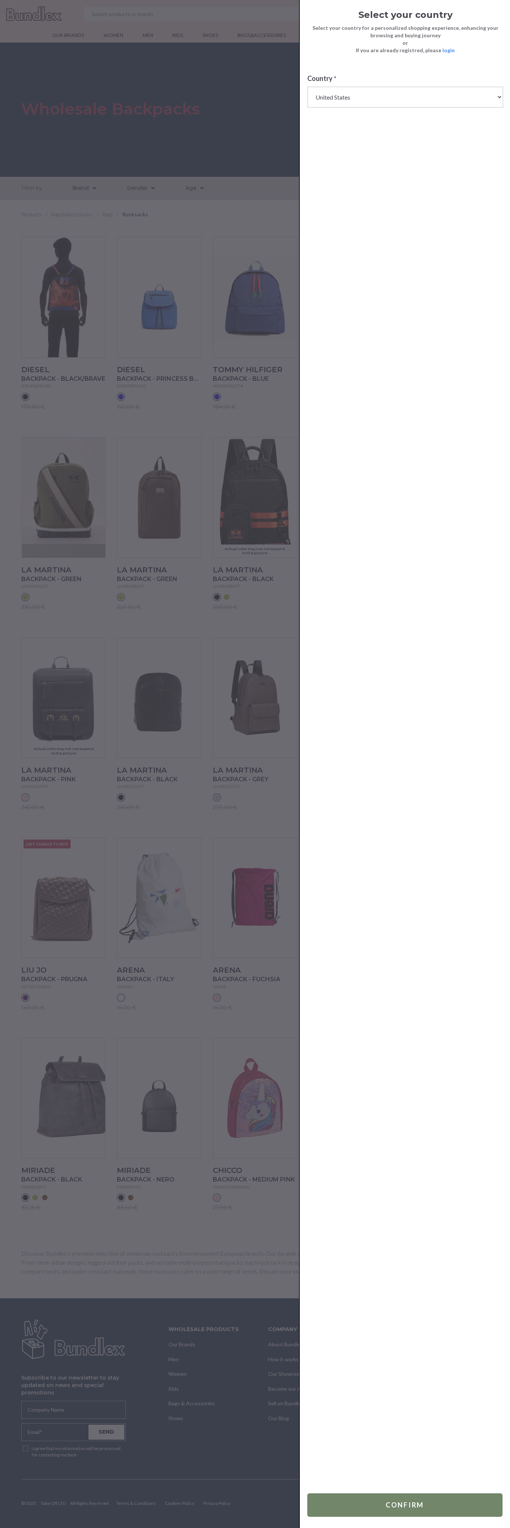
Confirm (405, 1505)
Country (321, 78)
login (448, 50)
